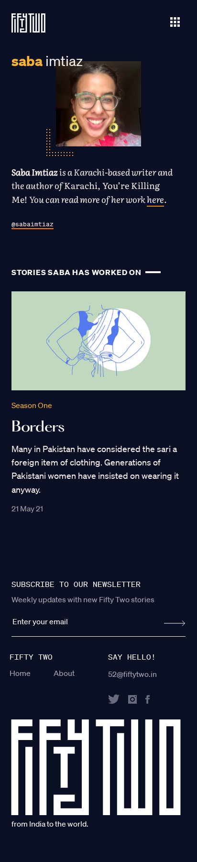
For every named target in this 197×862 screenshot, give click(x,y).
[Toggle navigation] (175, 21)
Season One (31, 405)
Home (20, 673)
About (64, 673)
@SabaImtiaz (32, 224)
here (155, 199)
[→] (175, 623)
